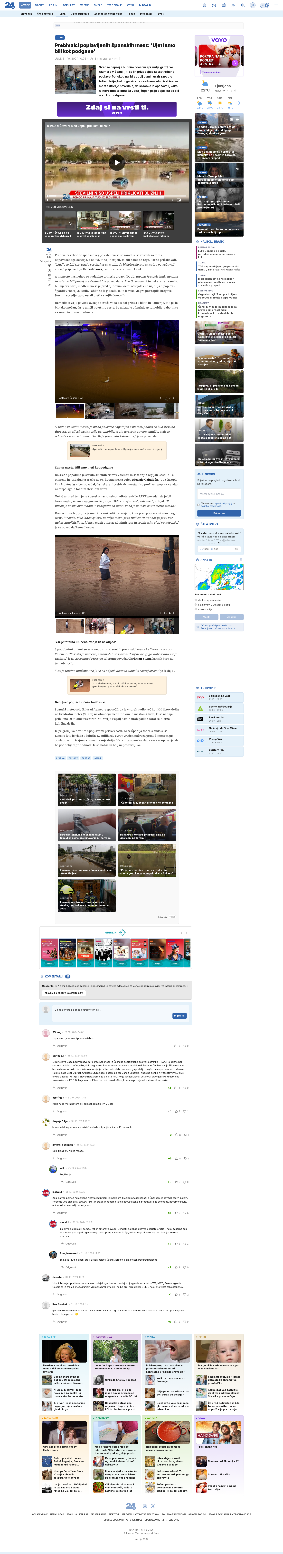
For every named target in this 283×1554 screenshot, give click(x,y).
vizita (151, 1337)
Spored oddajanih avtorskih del (123, 1520)
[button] (61, 224)
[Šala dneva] (236, 549)
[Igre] (214, 5)
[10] (157, 953)
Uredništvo (57, 1514)
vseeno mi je (205, 609)
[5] (67, 953)
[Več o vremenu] (238, 103)
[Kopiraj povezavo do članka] (49, 284)
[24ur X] (153, 1506)
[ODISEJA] (115, 932)
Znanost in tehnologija (108, 13)
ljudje (97, 758)
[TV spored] (224, 5)
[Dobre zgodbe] (204, 5)
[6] (85, 953)
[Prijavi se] (252, 5)
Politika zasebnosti (174, 1514)
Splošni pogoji (197, 1514)
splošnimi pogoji (223, 503)
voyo (201, 1418)
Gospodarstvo (80, 13)
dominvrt (102, 1418)
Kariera (83, 1514)
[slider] (117, 196)
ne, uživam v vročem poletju (214, 604)
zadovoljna (104, 1337)
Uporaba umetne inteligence (162, 1520)
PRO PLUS (72, 1514)
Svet (161, 13)
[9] (139, 953)
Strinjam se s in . (218, 504)
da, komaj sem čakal (209, 600)
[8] (121, 953)
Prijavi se (179, 1016)
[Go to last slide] (160, 398)
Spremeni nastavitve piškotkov (140, 1514)
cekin (202, 1337)
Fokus (131, 13)
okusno (152, 1418)
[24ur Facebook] (145, 1506)
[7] (103, 953)
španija (60, 758)
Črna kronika (45, 13)
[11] (175, 953)
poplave (73, 758)
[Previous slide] (181, 933)
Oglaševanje (40, 1514)
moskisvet (51, 1418)
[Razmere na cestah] (233, 5)
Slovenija (26, 13)
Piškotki (114, 1514)
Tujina (62, 13)
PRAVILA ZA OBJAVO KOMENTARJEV (64, 993)
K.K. (49, 257)
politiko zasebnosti (211, 506)
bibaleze (50, 1337)
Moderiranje (98, 1514)
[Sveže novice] (58, 25)
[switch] (264, 5)
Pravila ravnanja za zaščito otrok (230, 1514)
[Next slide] (173, 398)
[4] (49, 953)
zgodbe (86, 758)
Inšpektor (146, 13)
